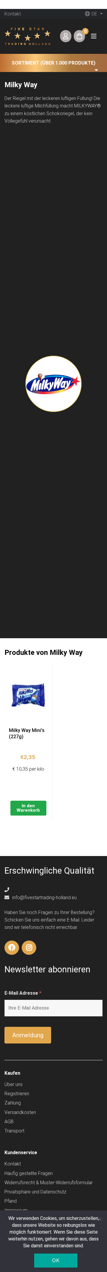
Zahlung (12, 1103)
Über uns (13, 1084)
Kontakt (12, 14)
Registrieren (16, 1093)
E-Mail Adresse (22, 993)
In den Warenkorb (28, 808)
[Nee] (100, 1219)
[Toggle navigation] (94, 36)
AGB (9, 1121)
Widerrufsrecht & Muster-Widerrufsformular (48, 1182)
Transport (14, 1131)
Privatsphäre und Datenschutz (35, 1192)
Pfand (10, 1201)
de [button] (93, 14)
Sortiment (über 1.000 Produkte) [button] (53, 63)
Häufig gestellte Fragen (28, 1173)
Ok (55, 1260)
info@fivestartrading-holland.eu (44, 897)
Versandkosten (20, 1112)
